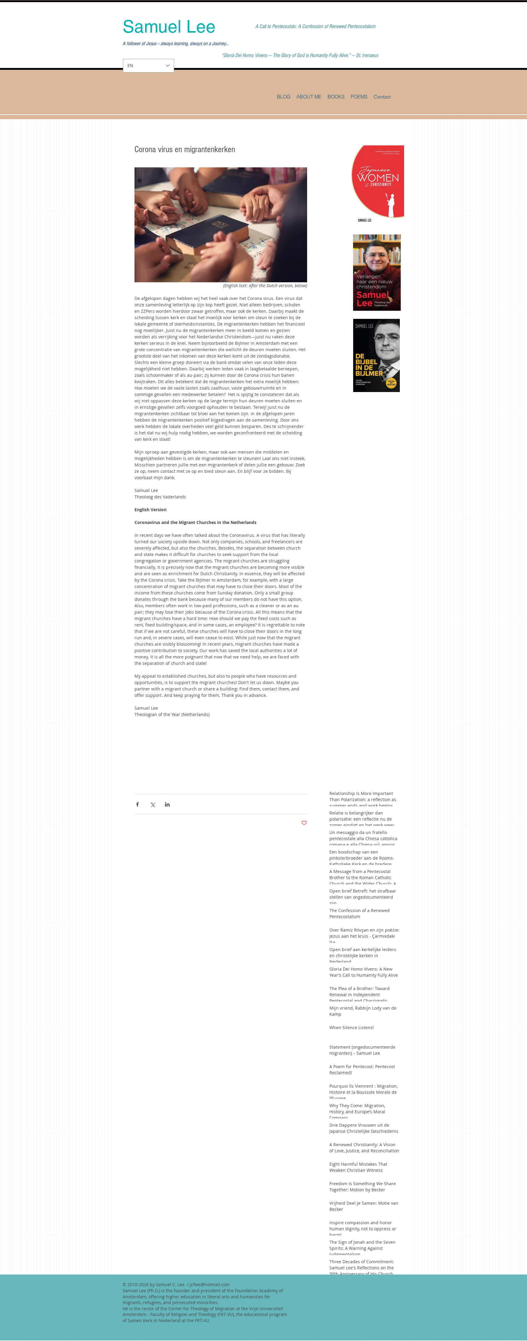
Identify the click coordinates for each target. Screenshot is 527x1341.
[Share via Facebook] (137, 804)
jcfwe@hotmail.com (210, 1284)
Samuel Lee (169, 26)
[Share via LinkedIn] (167, 804)
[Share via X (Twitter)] (152, 804)
